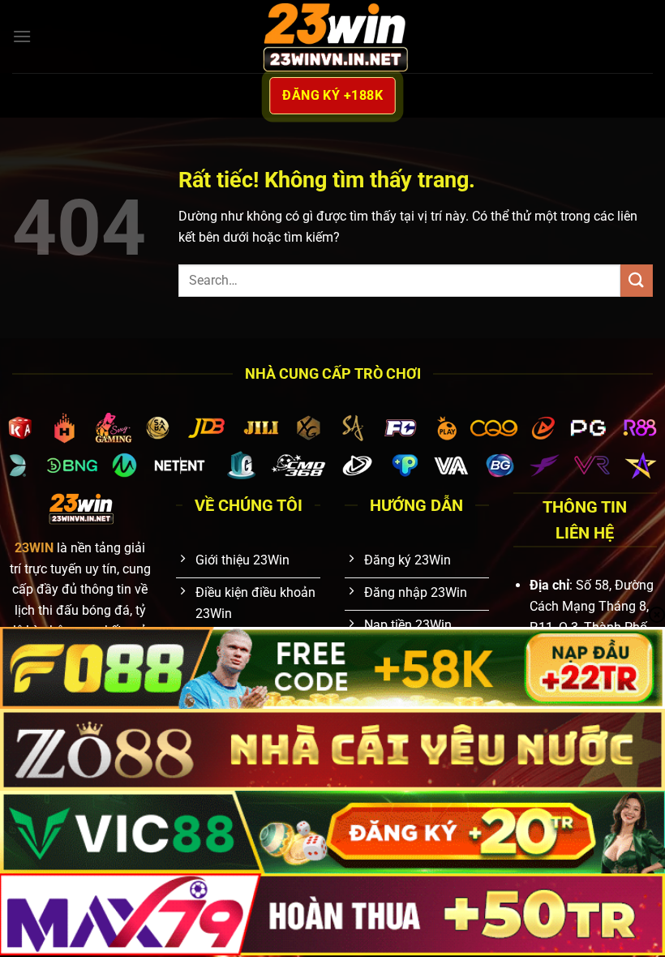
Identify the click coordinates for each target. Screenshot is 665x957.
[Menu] (22, 36)
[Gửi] (636, 280)
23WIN (34, 548)
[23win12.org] (332, 36)
